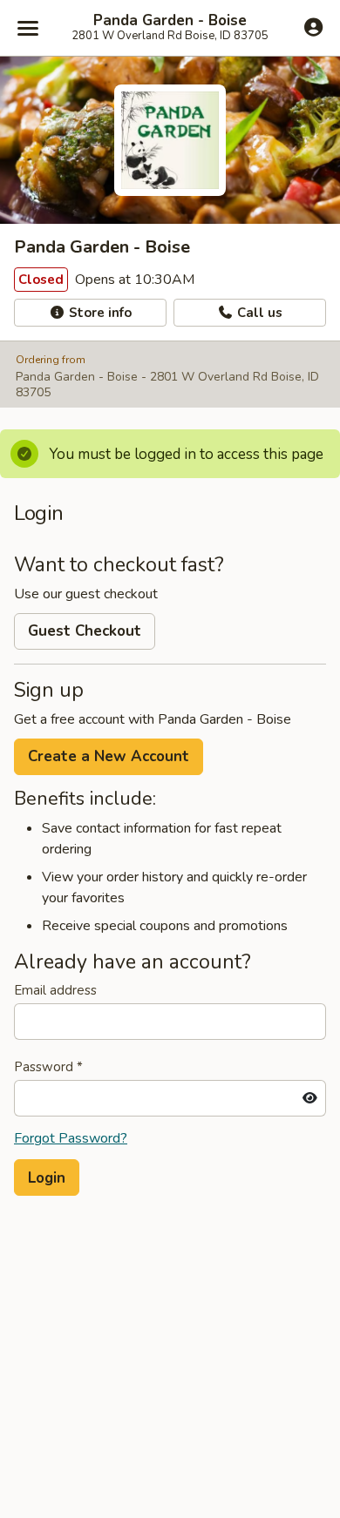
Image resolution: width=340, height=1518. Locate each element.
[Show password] (310, 1098)
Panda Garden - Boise (170, 21)
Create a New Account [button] (108, 756)
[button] (46, 1177)
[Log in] (313, 27)
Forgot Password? (70, 1138)
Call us (258, 312)
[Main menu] (28, 28)
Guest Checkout (84, 631)
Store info (98, 312)
